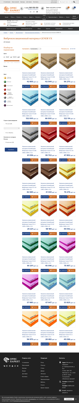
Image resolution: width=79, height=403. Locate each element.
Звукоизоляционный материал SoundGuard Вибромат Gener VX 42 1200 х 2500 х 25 (66, 260)
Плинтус (18, 17)
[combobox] (67, 2)
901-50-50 (31, 8)
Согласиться (69, 399)
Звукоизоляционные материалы (32, 32)
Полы (12, 17)
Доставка (29, 2)
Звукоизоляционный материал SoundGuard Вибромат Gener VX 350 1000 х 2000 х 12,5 (66, 76)
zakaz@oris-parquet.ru (33, 9)
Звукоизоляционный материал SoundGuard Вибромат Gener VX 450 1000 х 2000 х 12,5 (29, 149)
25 (70, 49)
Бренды (22, 2)
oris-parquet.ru (32, 399)
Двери (31, 17)
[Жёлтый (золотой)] (5, 77)
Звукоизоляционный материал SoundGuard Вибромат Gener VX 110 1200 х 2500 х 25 (48, 149)
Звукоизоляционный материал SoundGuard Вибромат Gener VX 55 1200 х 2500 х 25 (47, 223)
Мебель (61, 17)
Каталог (11, 32)
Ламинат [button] (70, 28)
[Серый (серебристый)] (5, 97)
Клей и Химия (44, 17)
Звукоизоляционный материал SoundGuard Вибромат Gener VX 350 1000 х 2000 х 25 (48, 76)
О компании (7, 2)
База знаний (15, 2)
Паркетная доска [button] (11, 28)
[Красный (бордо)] (5, 89)
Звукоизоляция (52, 17)
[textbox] (5, 70)
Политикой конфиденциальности (21, 400)
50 (72, 49)
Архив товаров (74, 17)
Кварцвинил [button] (59, 28)
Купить (35, 86)
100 (74, 49)
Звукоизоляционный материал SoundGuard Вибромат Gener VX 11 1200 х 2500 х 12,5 (29, 223)
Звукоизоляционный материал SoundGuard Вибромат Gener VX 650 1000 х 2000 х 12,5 (48, 113)
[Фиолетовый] (5, 105)
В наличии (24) (10, 142)
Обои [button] (39, 28)
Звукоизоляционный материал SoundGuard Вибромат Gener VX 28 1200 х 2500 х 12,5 (66, 297)
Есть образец (9, 132)
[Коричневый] (5, 85)
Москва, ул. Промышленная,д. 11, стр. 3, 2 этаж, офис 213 (53, 13)
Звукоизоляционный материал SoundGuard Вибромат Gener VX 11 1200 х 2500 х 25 (66, 333)
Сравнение (27, 86)
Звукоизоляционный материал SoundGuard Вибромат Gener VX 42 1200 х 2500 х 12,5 (29, 297)
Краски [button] (48, 28)
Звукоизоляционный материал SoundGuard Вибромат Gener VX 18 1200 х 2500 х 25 (29, 333)
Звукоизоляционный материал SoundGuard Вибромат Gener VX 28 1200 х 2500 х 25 (47, 297)
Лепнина (37, 17)
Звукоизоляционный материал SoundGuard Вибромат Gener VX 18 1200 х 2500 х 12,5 (47, 333)
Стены (25, 17)
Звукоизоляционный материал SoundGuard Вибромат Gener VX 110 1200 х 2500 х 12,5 (29, 76)
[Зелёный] (5, 81)
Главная (5, 32)
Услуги (67, 17)
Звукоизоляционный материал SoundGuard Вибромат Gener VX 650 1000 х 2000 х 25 (29, 113)
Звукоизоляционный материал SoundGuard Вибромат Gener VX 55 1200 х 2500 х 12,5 (66, 223)
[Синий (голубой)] (5, 101)
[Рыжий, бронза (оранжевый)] (5, 93)
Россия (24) (9, 124)
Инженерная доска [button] (26, 28)
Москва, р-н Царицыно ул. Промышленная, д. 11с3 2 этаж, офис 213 (68, 367)
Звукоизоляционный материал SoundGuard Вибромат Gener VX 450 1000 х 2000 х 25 (66, 113)
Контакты (35, 2)
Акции (6, 17)
